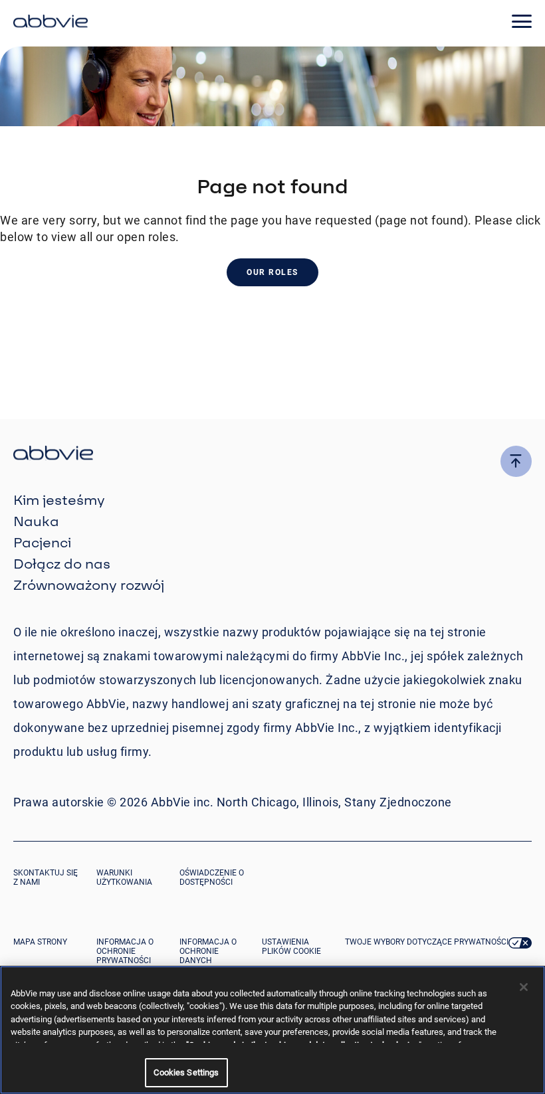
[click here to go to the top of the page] (516, 461)
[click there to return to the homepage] (272, 455)
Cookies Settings (186, 1072)
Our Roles (272, 272)
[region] (272, 1030)
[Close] (523, 987)
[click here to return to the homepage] (50, 23)
